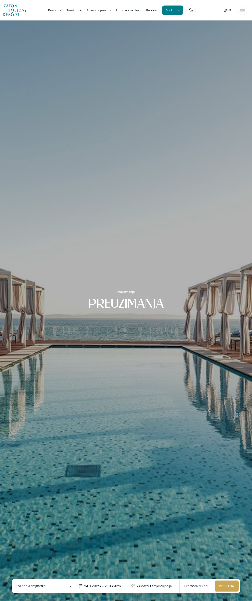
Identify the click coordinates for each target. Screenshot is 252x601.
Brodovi (151, 10)
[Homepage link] (12, 10)
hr (229, 10)
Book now (173, 10)
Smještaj (72, 10)
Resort (53, 10)
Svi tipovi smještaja (31, 586)
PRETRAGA (226, 586)
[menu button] (242, 10)
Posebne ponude (99, 10)
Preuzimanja (126, 292)
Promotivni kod (196, 586)
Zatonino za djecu (129, 10)
